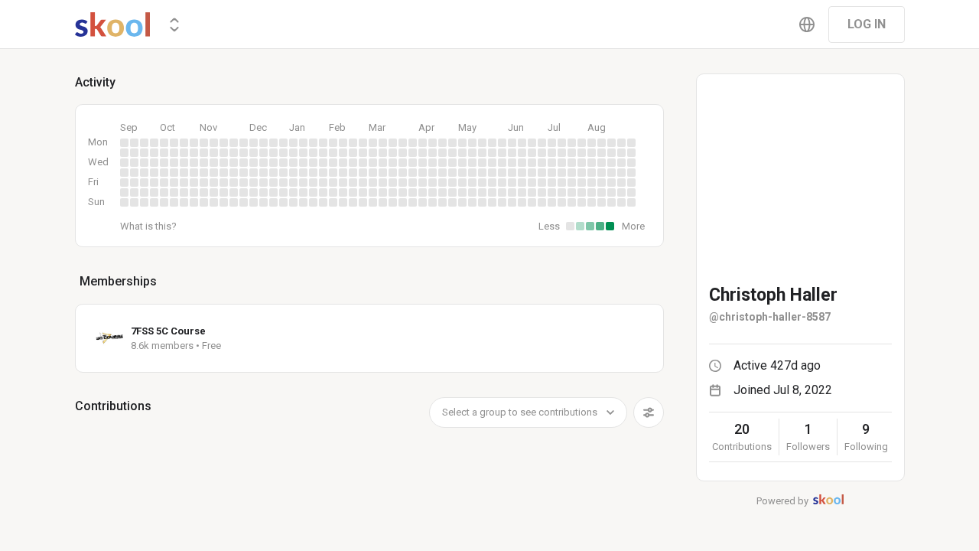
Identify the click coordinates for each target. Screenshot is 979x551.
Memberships (118, 281)
